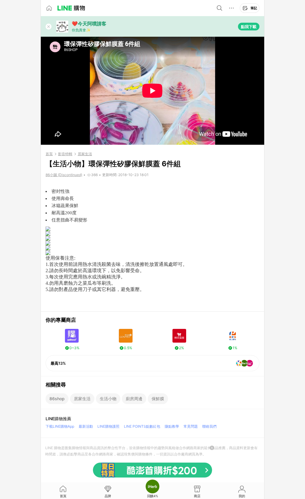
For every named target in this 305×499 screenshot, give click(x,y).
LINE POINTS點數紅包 (142, 426)
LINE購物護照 (108, 426)
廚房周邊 (134, 398)
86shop (57, 398)
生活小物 (108, 398)
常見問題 (190, 426)
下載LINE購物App (60, 426)
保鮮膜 (158, 398)
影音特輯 (65, 154)
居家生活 (85, 154)
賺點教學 (172, 426)
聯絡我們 (209, 426)
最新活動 (86, 426)
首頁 (49, 154)
